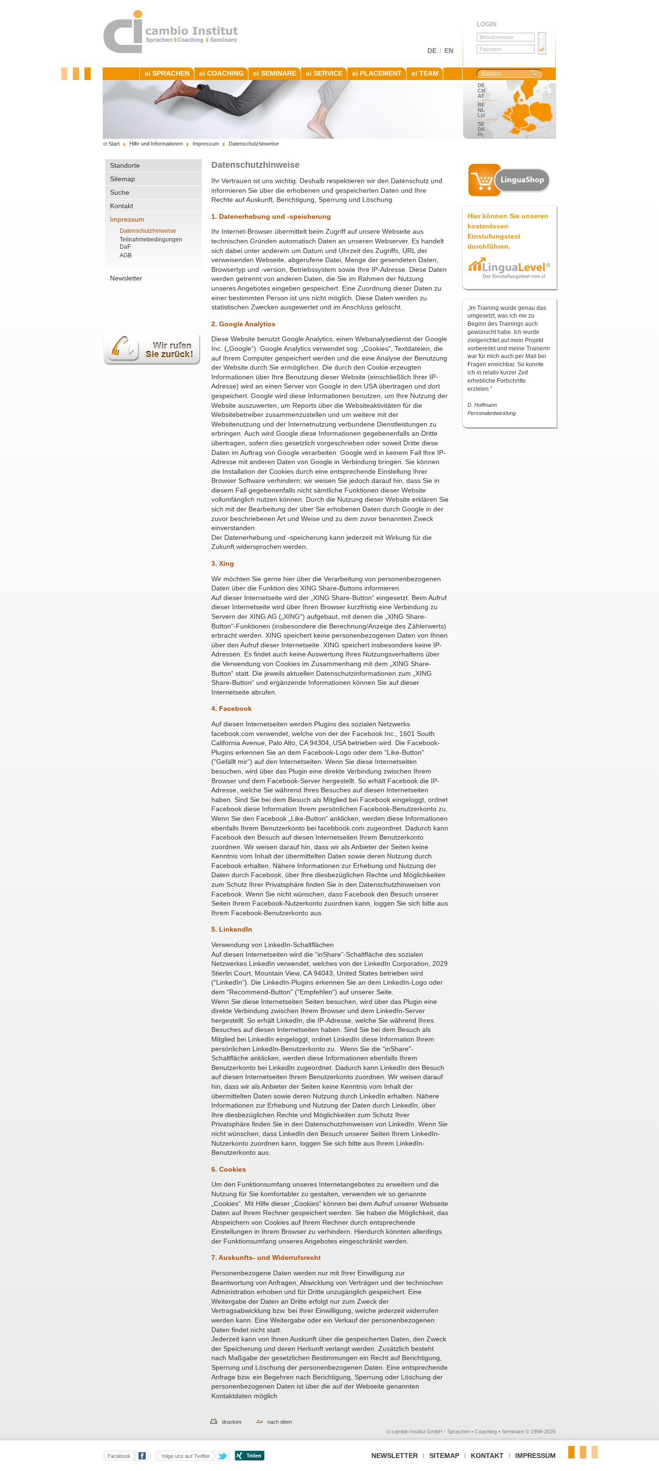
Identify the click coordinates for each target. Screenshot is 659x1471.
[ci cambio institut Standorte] (525, 109)
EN (448, 50)
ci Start (111, 144)
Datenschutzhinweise (148, 230)
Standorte (125, 165)
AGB (126, 255)
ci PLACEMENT (377, 73)
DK (481, 129)
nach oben (279, 1422)
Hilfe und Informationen (156, 144)
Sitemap (122, 179)
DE (432, 50)
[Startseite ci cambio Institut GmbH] (171, 51)
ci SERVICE (324, 73)
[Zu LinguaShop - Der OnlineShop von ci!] (509, 180)
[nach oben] (254, 1422)
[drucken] (209, 1422)
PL (481, 134)
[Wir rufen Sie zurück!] (152, 370)
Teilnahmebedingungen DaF (151, 243)
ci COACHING (221, 73)
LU (481, 115)
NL (481, 110)
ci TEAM (425, 73)
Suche (119, 192)
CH (481, 91)
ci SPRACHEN (167, 73)
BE (481, 104)
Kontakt (121, 206)
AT (481, 96)
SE (481, 124)
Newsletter (126, 278)
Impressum (127, 219)
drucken (231, 1422)
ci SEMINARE (274, 73)
